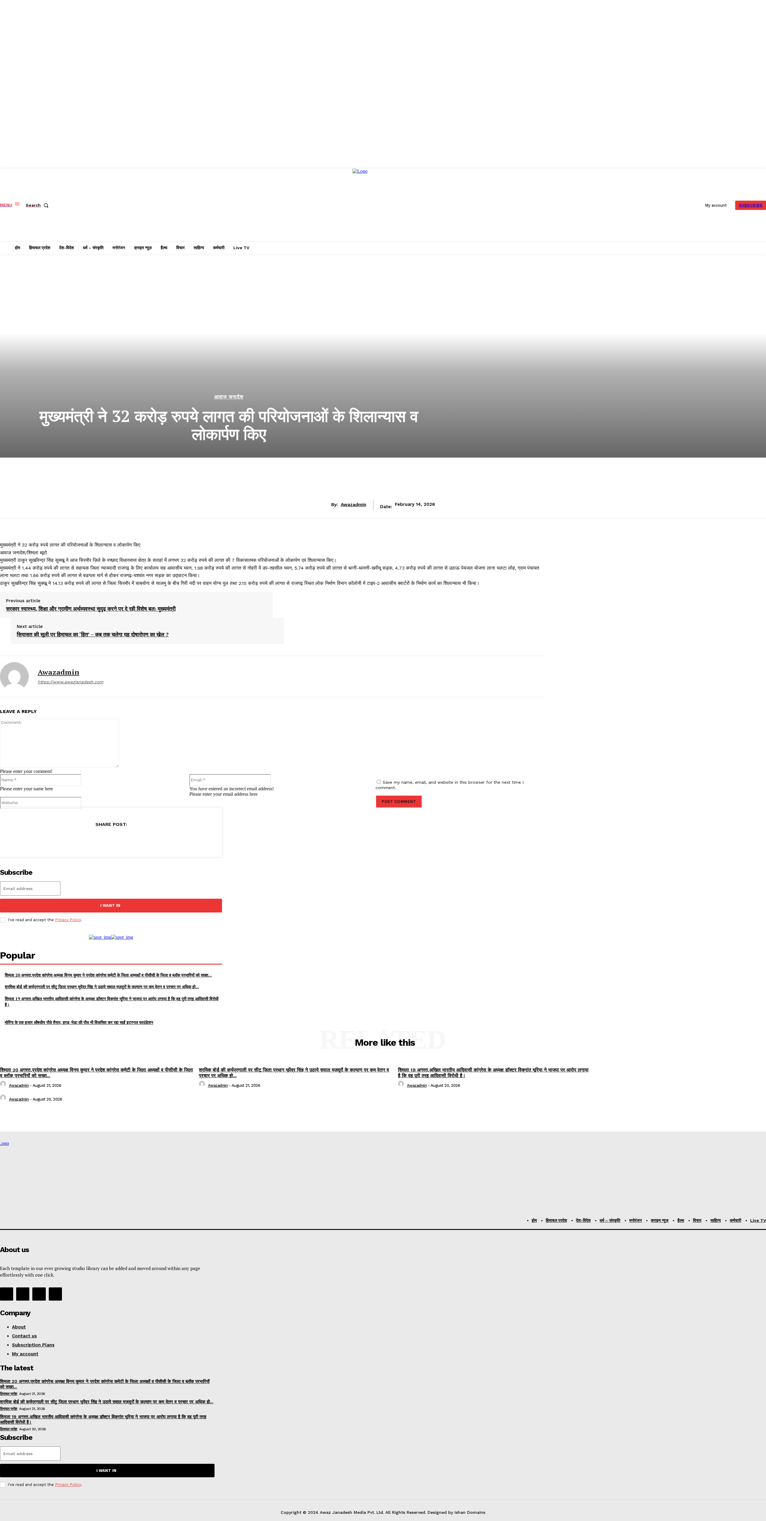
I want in (110, 905)
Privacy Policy (68, 920)
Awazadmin (353, 504)
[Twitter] (89, 839)
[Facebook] (67, 839)
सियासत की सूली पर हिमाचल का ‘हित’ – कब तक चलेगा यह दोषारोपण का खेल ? (92, 634)
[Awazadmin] (14, 676)
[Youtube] (55, 1294)
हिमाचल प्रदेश (8, 1394)
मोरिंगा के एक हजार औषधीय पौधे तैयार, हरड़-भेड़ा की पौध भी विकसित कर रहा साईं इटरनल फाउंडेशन (79, 1022)
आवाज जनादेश (229, 396)
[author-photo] (4, 1085)
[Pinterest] (111, 839)
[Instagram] (22, 1294)
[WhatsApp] (132, 839)
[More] (154, 839)
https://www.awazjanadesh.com (70, 681)
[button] (38, 205)
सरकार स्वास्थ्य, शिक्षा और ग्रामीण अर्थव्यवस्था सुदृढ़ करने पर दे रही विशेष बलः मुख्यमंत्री (91, 609)
